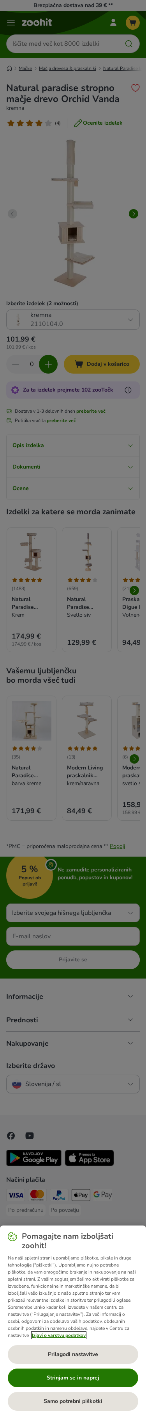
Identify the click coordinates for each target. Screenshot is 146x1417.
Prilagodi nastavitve (73, 1354)
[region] (73, 1321)
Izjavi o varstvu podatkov (59, 1335)
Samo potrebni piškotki (73, 1401)
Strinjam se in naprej (73, 1377)
